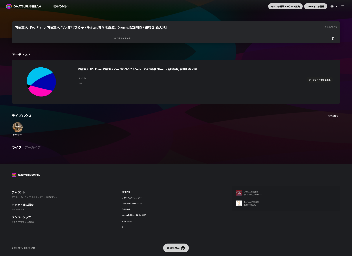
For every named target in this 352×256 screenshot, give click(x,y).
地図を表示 (173, 248)
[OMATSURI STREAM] (23, 6)
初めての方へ (61, 6)
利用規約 (126, 191)
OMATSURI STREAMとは (132, 203)
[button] (169, 27)
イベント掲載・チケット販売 (285, 6)
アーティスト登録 (315, 6)
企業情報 (126, 209)
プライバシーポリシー (132, 197)
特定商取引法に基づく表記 (134, 215)
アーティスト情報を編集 (320, 79)
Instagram (127, 221)
